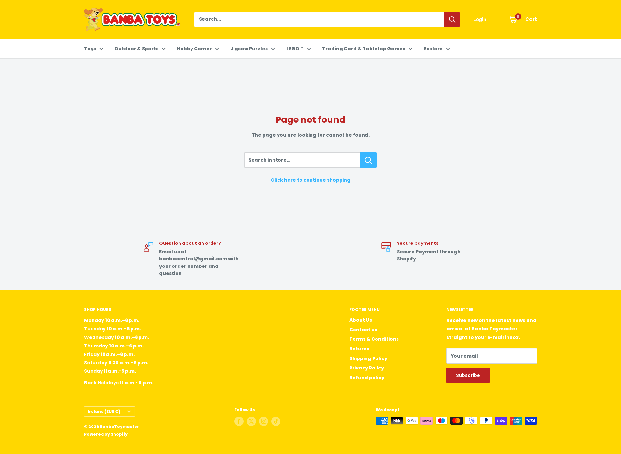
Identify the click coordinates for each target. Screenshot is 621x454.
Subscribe (468, 375)
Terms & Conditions (374, 339)
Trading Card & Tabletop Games (363, 48)
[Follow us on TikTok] (275, 421)
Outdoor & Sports (136, 48)
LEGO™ (295, 48)
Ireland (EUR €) (104, 411)
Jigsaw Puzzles (249, 48)
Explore (433, 48)
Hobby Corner (194, 48)
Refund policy (366, 377)
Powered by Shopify (106, 434)
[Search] (452, 19)
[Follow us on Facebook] (239, 421)
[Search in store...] (368, 160)
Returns (359, 349)
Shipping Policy (368, 358)
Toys (90, 48)
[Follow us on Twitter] (251, 421)
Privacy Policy (366, 368)
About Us (360, 320)
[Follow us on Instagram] (263, 421)
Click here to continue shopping (311, 180)
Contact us (363, 329)
